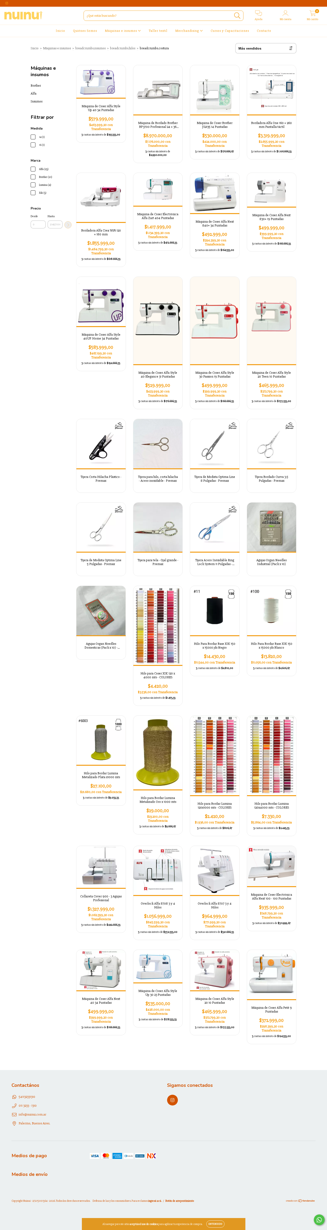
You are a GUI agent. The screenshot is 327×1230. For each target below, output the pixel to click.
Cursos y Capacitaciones (230, 31)
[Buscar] (237, 15)
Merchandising (187, 31)
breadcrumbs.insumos (90, 48)
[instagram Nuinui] (7, 3)
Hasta (51, 216)
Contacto (264, 31)
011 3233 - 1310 (28, 1106)
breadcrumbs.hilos (122, 48)
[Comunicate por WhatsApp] (319, 1219)
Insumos (36, 101)
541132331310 (27, 1097)
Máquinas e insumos (121, 31)
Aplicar (68, 224)
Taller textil (158, 31)
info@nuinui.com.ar (32, 1114)
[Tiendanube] (301, 1205)
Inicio (60, 31)
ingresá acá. (155, 1204)
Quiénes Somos (85, 31)
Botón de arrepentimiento (179, 1204)
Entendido (215, 1224)
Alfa (33, 93)
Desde (34, 216)
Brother (36, 86)
